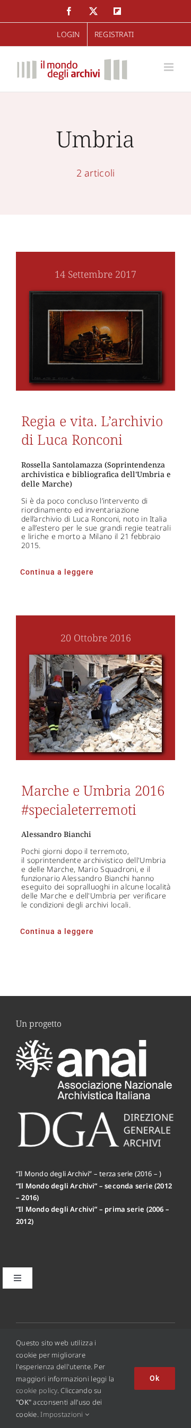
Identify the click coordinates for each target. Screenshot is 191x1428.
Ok (155, 1378)
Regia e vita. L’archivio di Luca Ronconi (92, 430)
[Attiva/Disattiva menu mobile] (169, 67)
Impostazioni (62, 1414)
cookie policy (36, 1390)
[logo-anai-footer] (95, 1045)
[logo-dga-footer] (95, 1115)
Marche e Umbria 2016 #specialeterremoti (92, 799)
